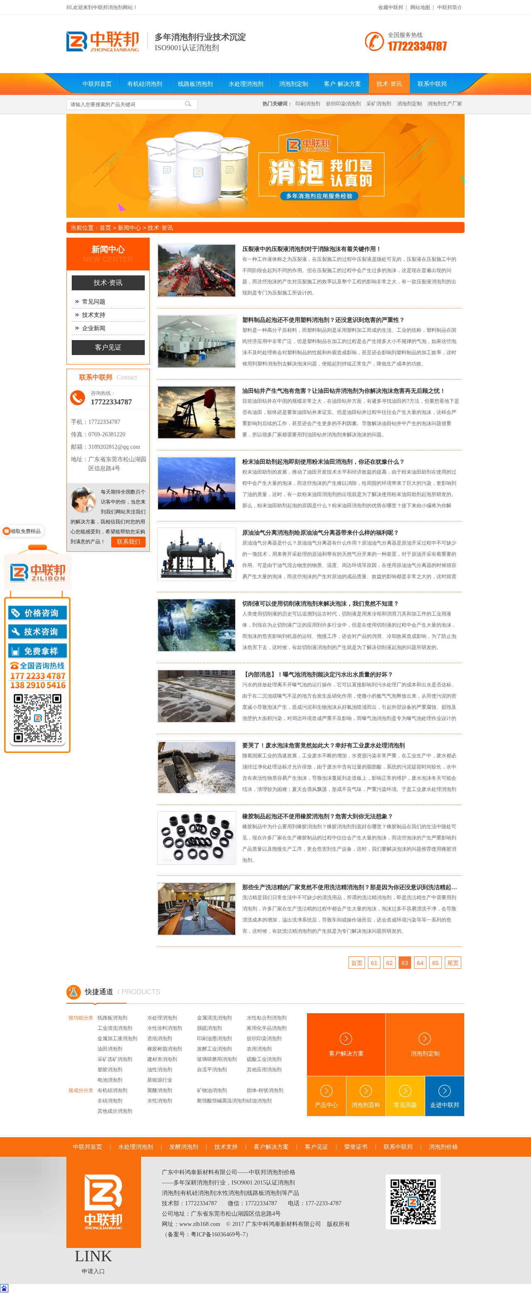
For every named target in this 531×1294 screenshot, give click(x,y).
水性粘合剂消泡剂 (267, 1018)
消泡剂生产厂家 (444, 104)
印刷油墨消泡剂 (214, 1038)
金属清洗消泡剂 (214, 1018)
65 (435, 963)
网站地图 (420, 7)
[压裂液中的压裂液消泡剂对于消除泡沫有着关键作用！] (203, 273)
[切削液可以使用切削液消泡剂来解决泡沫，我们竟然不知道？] (203, 627)
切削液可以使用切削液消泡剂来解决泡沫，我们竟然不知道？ (320, 603)
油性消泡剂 (159, 1070)
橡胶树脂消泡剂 (164, 1049)
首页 (105, 227)
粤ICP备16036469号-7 (218, 1234)
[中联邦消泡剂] (102, 50)
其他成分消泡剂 (114, 1111)
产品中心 (326, 1105)
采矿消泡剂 (378, 104)
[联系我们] (84, 500)
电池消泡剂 (109, 1080)
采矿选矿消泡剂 (114, 1059)
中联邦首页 (97, 84)
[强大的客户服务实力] (265, 166)
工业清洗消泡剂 (114, 1028)
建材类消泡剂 (162, 1059)
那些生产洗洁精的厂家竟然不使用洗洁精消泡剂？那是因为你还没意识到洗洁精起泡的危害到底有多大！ (351, 887)
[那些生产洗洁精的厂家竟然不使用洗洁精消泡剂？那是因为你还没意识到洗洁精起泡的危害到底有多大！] (203, 911)
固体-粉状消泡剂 (265, 1090)
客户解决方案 (346, 1054)
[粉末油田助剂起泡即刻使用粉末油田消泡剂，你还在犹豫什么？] (203, 486)
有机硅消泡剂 (144, 84)
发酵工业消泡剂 (214, 1049)
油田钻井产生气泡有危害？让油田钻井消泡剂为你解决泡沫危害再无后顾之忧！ (344, 390)
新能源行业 (159, 1080)
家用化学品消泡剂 (267, 1028)
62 (389, 963)
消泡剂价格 (443, 1147)
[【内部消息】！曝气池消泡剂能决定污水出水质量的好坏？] (203, 698)
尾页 (453, 963)
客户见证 (108, 347)
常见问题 (93, 302)
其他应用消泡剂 (264, 1070)
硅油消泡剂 (259, 1101)
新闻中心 (129, 227)
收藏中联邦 (390, 7)
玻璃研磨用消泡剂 (217, 1059)
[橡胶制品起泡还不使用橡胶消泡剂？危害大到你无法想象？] (203, 840)
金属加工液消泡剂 (117, 1038)
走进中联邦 (444, 1105)
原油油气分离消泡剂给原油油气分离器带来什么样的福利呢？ (320, 532)
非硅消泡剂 (109, 1101)
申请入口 (93, 1271)
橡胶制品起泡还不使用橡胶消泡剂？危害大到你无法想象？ (317, 816)
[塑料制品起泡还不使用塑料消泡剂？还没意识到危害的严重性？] (203, 344)
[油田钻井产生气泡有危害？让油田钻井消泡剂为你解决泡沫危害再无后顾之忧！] (203, 415)
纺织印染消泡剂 (343, 104)
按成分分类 (80, 1090)
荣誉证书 (356, 1147)
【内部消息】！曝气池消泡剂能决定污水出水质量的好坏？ (317, 674)
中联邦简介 (449, 7)
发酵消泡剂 (183, 1147)
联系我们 (128, 542)
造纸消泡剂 (159, 1038)
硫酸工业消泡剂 (264, 1059)
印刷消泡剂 (307, 104)
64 (420, 963)
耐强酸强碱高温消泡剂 (222, 1101)
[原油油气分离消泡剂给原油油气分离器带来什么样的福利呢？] (203, 557)
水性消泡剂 (159, 1101)
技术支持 (93, 315)
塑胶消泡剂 (109, 1070)
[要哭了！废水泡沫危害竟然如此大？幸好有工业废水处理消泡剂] (203, 769)
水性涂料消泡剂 (164, 1028)
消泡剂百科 (365, 1105)
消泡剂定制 (293, 84)
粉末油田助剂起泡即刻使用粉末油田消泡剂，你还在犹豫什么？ (323, 461)
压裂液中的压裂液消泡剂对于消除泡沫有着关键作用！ (312, 249)
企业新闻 (93, 328)
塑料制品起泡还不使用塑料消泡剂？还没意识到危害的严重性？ (323, 319)
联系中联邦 (432, 84)
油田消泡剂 (109, 1049)
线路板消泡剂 (195, 84)
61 (374, 963)
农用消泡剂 (259, 1049)
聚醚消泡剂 (159, 1090)
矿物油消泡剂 (212, 1090)
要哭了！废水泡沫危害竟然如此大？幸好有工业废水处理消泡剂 (323, 745)
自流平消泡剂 (212, 1070)
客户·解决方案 (342, 84)
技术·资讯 (389, 84)
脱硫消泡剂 (209, 1028)
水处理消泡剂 (246, 84)
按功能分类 (80, 1018)
